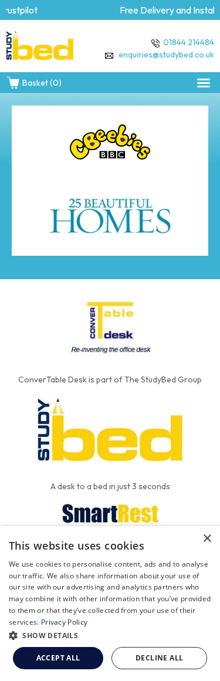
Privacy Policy (64, 622)
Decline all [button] (159, 658)
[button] (203, 82)
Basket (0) (42, 82)
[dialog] (110, 603)
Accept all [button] (58, 658)
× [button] (206, 538)
